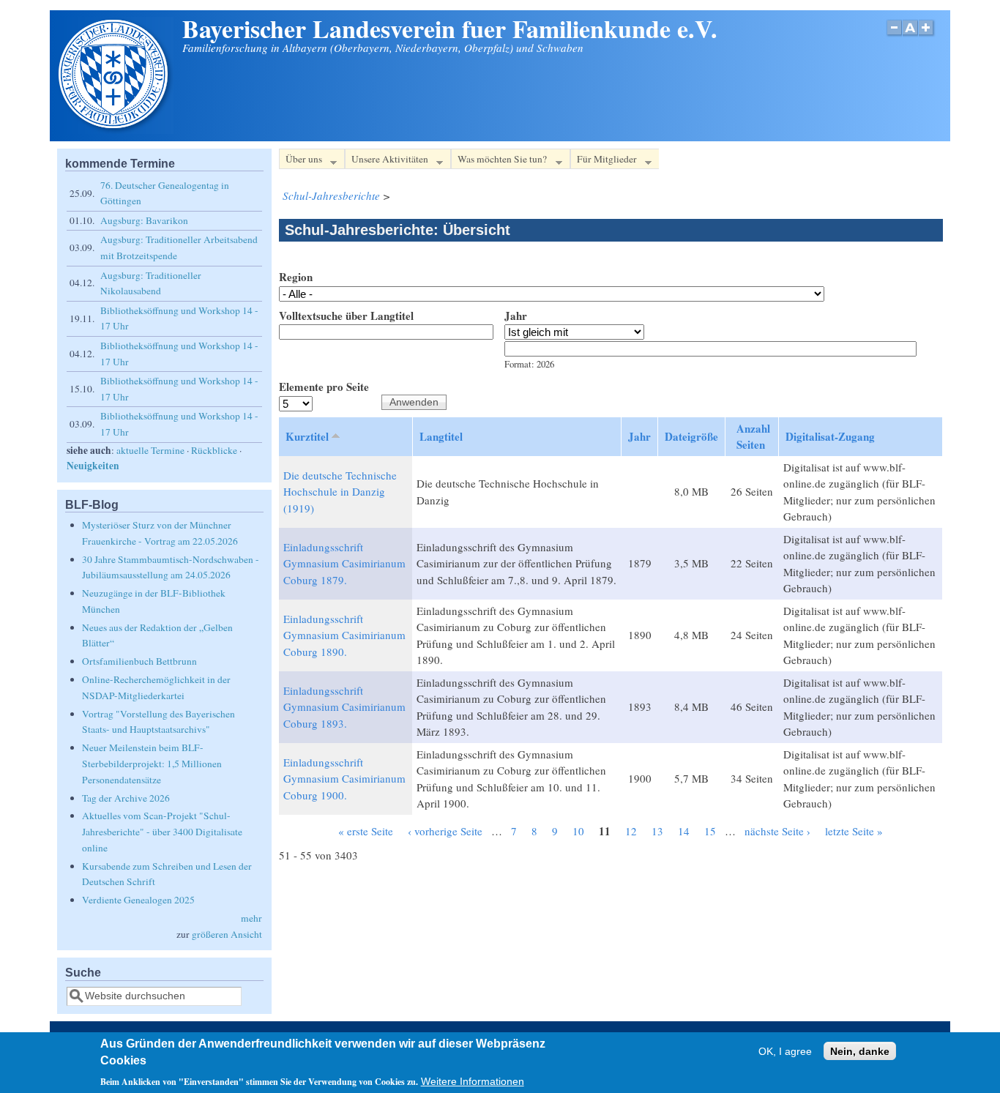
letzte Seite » (854, 831)
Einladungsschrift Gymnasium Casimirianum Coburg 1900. (344, 778)
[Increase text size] (927, 35)
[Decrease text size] (894, 35)
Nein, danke (859, 1051)
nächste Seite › (777, 831)
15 (710, 831)
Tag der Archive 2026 (126, 798)
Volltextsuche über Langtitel (346, 315)
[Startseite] (114, 129)
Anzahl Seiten (753, 436)
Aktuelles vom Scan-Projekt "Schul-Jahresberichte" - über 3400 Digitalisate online (162, 831)
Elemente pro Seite (324, 386)
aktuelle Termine (150, 450)
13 (657, 831)
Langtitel (441, 436)
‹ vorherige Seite (445, 831)
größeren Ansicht (227, 934)
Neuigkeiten (93, 465)
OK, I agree (785, 1051)
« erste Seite (365, 831)
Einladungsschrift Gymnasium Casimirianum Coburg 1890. (344, 635)
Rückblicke (214, 450)
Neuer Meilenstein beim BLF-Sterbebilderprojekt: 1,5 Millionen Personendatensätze (152, 763)
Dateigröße (691, 436)
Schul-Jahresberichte (331, 195)
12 (631, 831)
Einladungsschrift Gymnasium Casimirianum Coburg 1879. (344, 563)
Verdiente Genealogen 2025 (138, 899)
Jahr (515, 315)
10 (578, 831)
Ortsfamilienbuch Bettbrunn (139, 661)
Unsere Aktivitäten (386, 161)
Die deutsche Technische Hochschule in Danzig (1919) (340, 491)
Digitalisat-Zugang (830, 436)
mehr (251, 918)
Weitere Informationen (472, 1081)
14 (684, 831)
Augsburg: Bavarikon (144, 220)
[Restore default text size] (910, 35)
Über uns (300, 161)
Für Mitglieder (603, 161)
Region (296, 277)
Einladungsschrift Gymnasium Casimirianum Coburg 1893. (344, 707)
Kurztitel (307, 436)
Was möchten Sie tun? (499, 161)
